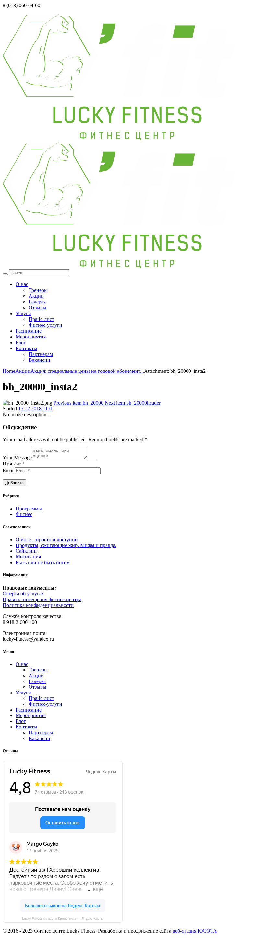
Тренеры (38, 290)
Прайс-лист (41, 319)
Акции (36, 296)
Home (9, 371)
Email (9, 470)
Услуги (23, 313)
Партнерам (41, 354)
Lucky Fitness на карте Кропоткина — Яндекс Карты (62, 918)
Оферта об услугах (23, 593)
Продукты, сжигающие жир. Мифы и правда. (66, 545)
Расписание (29, 331)
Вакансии (39, 360)
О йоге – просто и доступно (47, 539)
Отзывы (37, 307)
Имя (7, 463)
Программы (29, 508)
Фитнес (24, 514)
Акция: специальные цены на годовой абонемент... (87, 371)
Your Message (17, 457)
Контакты (26, 348)
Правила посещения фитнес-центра (42, 599)
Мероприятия (31, 336)
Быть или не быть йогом (43, 562)
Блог (21, 342)
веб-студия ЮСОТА (195, 930)
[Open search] (5, 274)
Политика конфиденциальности (38, 605)
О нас (22, 284)
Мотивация (28, 556)
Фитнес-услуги (45, 325)
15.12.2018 (30, 408)
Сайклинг (27, 551)
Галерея (37, 301)
